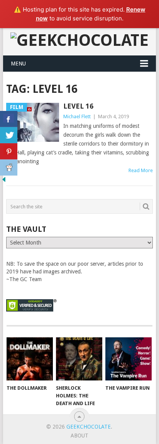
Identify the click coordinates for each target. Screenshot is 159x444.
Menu (18, 63)
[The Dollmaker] (30, 358)
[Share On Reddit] (8, 167)
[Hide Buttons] (4, 181)
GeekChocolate (88, 427)
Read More (141, 170)
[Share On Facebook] (8, 119)
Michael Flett (77, 116)
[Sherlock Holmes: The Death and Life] (79, 358)
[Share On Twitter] (8, 135)
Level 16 (78, 106)
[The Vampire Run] (128, 358)
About (79, 435)
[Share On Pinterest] (8, 151)
